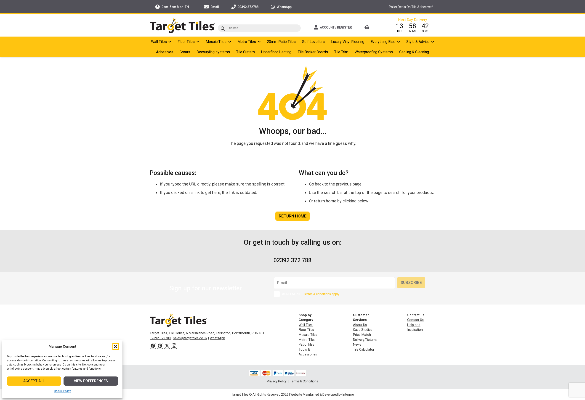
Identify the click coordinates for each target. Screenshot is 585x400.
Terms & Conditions (304, 381)
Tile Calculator (363, 350)
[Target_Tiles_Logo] (182, 25)
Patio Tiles (306, 345)
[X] (167, 346)
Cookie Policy (62, 391)
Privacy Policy (277, 381)
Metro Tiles (307, 340)
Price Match (362, 335)
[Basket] (373, 27)
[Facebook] (153, 346)
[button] (115, 346)
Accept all (34, 381)
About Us (360, 325)
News (357, 345)
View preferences (91, 381)
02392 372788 (160, 338)
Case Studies (362, 330)
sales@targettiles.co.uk (190, 338)
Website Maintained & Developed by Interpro (322, 394)
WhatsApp (217, 338)
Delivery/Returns (365, 340)
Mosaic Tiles (308, 335)
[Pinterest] (160, 346)
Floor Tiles (306, 330)
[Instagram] (174, 346)
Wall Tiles (306, 325)
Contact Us (415, 320)
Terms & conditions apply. (321, 294)
